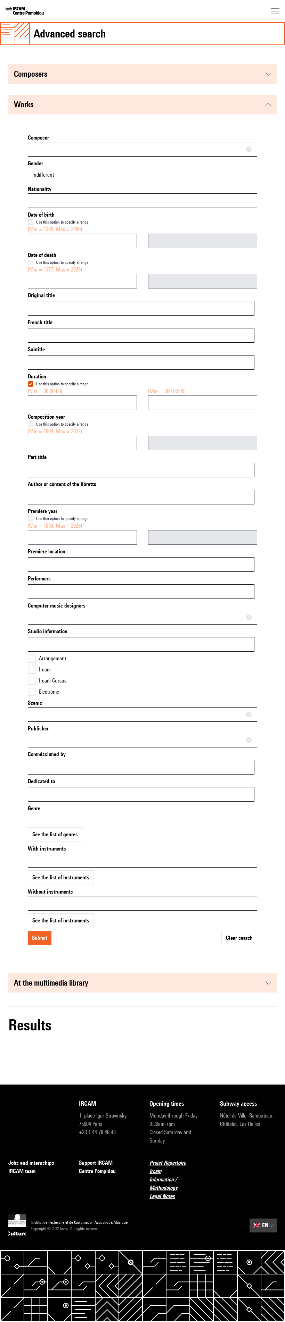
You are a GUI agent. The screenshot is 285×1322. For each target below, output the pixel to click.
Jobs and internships (31, 1163)
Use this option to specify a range (62, 222)
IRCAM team (21, 1171)
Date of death (42, 255)
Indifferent (43, 174)
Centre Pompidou (97, 1171)
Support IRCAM (96, 1163)
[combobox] (142, 149)
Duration (37, 376)
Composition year (46, 416)
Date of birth (41, 214)
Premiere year (42, 511)
